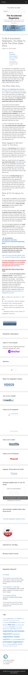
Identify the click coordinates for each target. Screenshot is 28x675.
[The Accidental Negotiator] (14, 415)
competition (18, 620)
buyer (23, 618)
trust (10, 646)
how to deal (21, 625)
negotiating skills (19, 628)
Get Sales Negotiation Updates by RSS (14, 519)
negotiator (6, 639)
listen (10, 303)
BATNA (19, 618)
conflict (18, 622)
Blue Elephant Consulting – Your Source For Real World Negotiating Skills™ (13, 241)
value (13, 646)
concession (11, 301)
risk (7, 644)
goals (16, 624)
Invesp (16, 474)
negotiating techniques (13, 631)
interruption (5, 303)
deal (9, 624)
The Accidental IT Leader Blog (11, 587)
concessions (13, 622)
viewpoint (20, 305)
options (11, 639)
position (20, 303)
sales (9, 644)
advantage (5, 618)
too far (15, 305)
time (8, 646)
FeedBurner (17, 500)
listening (15, 303)
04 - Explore (7, 297)
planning (15, 639)
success (4, 646)
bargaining (15, 618)
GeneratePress (14, 673)
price (22, 639)
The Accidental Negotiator (14, 16)
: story (5, 301)
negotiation (7, 634)
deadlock (5, 625)
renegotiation (19, 165)
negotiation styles (11, 636)
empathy (22, 301)
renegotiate (5, 305)
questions (4, 644)
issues (20, 626)
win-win (15, 646)
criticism (16, 301)
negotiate (8, 628)
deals (13, 625)
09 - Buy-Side (15, 297)
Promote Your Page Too (14, 431)
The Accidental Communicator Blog (12, 578)
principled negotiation (13, 642)
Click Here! (16, 265)
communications (12, 620)
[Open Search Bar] (26, 2)
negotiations (16, 634)
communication (6, 620)
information (12, 627)
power (19, 639)
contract (23, 622)
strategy (20, 644)
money (4, 628)
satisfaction (14, 644)
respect (11, 305)
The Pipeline (6, 574)
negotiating (13, 628)
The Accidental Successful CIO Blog (12, 602)
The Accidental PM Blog (9, 595)
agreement (10, 618)
